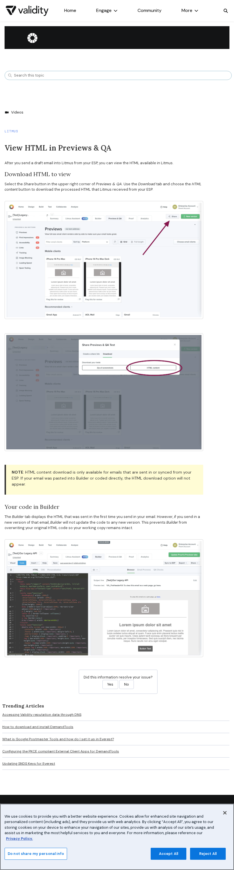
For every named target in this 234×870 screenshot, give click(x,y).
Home (70, 10)
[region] (117, 837)
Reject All (208, 853)
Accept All (168, 853)
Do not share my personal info (36, 853)
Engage (104, 10)
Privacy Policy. (19, 838)
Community (150, 10)
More (186, 10)
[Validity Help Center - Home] (27, 11)
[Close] (225, 813)
